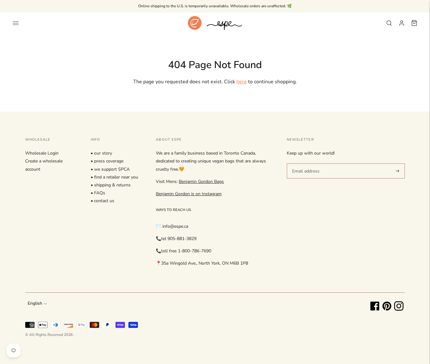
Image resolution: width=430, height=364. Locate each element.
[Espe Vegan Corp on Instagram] (399, 309)
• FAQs (98, 193)
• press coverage (107, 161)
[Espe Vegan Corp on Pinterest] (387, 309)
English (35, 303)
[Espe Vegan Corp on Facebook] (375, 309)
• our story (101, 153)
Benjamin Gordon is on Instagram (189, 194)
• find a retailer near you (114, 177)
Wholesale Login (42, 153)
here (241, 81)
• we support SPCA (110, 169)
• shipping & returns (111, 185)
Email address (305, 163)
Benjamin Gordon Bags (201, 182)
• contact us (102, 201)
